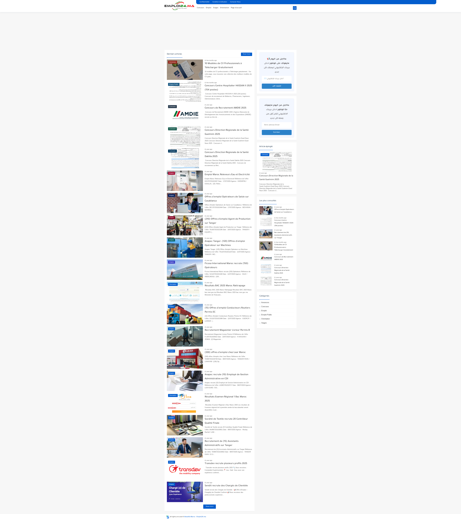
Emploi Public (266, 315)
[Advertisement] (230, 31)
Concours (200, 8)
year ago (209, 105)
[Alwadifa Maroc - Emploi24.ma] (179, 6)
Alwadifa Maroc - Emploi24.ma (195, 517)
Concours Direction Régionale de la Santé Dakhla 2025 (281, 270)
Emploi (208, 8)
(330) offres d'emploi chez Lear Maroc (225, 352)
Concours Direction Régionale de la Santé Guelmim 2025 (276, 178)
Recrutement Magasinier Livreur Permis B (227, 330)
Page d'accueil (236, 8)
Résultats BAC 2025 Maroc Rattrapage (225, 286)
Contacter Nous (235, 2)
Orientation (224, 8)
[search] (295, 8)
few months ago (211, 60)
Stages (215, 8)
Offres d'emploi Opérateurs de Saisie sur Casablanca (284, 211)
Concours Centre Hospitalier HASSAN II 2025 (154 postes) (283, 223)
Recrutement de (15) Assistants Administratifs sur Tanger (283, 235)
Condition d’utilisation (219, 2)
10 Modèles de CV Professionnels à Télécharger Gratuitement (283, 247)
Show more (246, 54)
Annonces (265, 302)
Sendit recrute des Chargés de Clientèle (226, 486)
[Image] (266, 210)
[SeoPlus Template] (167, 517)
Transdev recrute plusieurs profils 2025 (226, 463)
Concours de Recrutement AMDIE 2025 (225, 108)
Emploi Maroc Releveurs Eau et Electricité (227, 174)
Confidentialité (204, 2)
